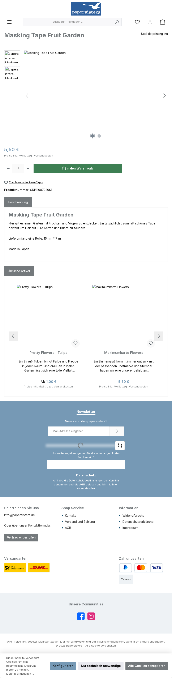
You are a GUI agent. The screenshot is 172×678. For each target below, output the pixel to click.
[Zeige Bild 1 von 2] (92, 136)
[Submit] (116, 431)
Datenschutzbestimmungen (86, 480)
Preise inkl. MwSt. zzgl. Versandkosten (28, 155)
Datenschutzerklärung (138, 521)
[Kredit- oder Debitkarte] (148, 567)
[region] (86, 96)
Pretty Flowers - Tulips (48, 353)
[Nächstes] (164, 95)
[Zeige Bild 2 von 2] (99, 136)
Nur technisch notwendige (101, 666)
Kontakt (70, 515)
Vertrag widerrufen (21, 537)
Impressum (130, 527)
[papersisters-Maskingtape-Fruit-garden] (96, 96)
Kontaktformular (39, 525)
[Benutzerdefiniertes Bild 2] (39, 567)
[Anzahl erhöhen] (28, 168)
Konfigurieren (63, 666)
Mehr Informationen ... (20, 673)
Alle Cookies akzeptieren (146, 666)
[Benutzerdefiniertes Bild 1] (15, 567)
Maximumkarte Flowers (123, 353)
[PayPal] (125, 567)
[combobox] (67, 22)
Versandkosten (75, 641)
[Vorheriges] (27, 95)
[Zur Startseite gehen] (86, 9)
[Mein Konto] (150, 22)
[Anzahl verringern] (8, 168)
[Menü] (9, 22)
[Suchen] (117, 22)
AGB (82, 484)
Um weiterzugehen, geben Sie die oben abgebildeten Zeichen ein (86, 455)
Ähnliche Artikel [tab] (19, 271)
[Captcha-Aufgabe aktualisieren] (120, 445)
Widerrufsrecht (133, 515)
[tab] (18, 202)
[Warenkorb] (162, 22)
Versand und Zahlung (80, 521)
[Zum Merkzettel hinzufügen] (75, 343)
